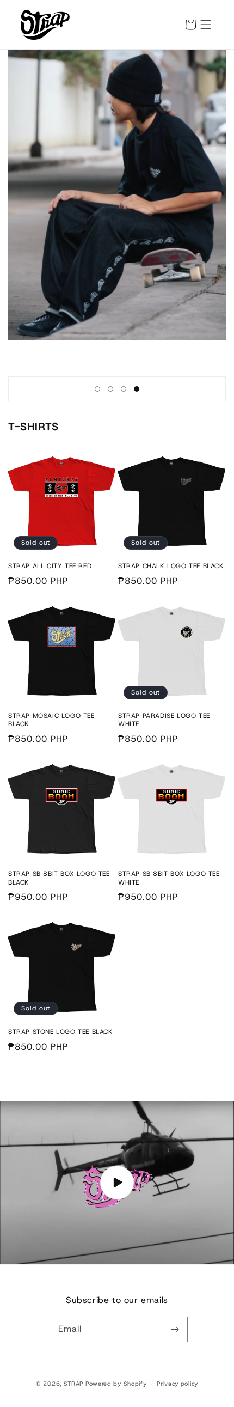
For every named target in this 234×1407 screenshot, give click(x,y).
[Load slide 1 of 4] (97, 388)
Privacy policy (177, 1383)
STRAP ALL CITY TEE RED (49, 566)
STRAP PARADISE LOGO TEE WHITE (164, 720)
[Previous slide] (79, 389)
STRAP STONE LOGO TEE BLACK (60, 1032)
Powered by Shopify (116, 1383)
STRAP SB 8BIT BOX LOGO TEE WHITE (169, 878)
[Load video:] (117, 1182)
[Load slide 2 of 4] (110, 388)
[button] (206, 24)
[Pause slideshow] (214, 389)
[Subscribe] (175, 1329)
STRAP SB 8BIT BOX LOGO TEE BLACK (59, 878)
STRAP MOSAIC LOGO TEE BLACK (51, 720)
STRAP (74, 1383)
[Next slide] (155, 389)
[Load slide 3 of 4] (123, 388)
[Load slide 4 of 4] (136, 388)
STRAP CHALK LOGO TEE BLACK (171, 566)
